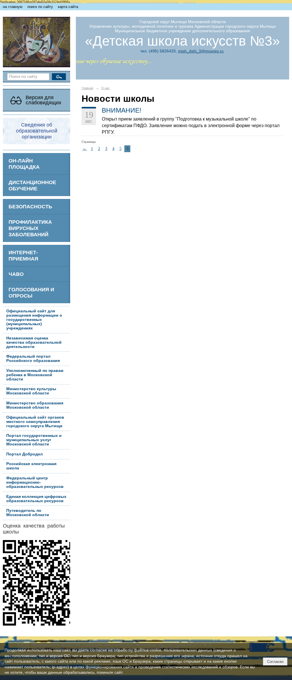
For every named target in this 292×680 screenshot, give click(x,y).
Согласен (275, 661)
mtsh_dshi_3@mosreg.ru (201, 51)
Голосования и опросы (31, 292)
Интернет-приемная (23, 255)
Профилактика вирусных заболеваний (30, 228)
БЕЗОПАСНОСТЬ (30, 206)
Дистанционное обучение (32, 185)
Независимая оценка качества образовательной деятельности (34, 342)
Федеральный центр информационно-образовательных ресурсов (35, 482)
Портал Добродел (24, 454)
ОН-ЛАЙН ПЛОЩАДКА (24, 164)
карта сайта (68, 7)
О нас (105, 88)
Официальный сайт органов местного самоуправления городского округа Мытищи (35, 421)
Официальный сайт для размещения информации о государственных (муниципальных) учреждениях (34, 319)
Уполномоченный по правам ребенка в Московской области (34, 374)
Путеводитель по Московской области (27, 512)
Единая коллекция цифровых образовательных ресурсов (36, 498)
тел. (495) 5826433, (158, 51)
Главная (87, 88)
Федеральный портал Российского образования (33, 358)
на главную (13, 7)
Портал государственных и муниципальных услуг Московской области (34, 439)
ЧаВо (16, 274)
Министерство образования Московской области (34, 405)
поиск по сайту (40, 7)
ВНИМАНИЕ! (121, 110)
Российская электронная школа (31, 466)
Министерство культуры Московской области (31, 391)
